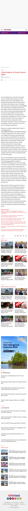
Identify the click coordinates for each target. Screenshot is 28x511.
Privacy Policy (15, 502)
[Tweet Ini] (18, 236)
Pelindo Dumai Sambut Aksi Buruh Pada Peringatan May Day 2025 (14, 227)
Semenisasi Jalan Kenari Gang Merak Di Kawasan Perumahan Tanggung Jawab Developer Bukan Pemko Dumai (18, 470)
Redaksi (22, 502)
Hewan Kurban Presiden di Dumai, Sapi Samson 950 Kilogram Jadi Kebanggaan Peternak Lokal (13, 219)
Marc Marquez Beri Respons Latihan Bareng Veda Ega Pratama (13, 394)
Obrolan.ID (6, 408)
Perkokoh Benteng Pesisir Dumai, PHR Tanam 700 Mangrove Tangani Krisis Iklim (17, 452)
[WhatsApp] (18, 498)
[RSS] (20, 498)
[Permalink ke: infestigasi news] (2, 77)
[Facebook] (8, 498)
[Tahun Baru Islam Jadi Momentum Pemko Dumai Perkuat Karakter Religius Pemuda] (21, 245)
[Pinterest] (13, 498)
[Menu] (2, 30)
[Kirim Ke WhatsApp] (26, 236)
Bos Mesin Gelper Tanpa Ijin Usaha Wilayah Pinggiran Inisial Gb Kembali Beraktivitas (17, 483)
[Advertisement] (14, 14)
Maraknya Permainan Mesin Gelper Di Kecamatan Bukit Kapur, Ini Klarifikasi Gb (17, 476)
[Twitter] (10, 498)
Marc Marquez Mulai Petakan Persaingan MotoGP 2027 (13, 382)
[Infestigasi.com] (7, 30)
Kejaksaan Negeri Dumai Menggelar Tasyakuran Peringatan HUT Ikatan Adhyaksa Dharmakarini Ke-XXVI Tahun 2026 (14, 212)
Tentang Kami (7, 502)
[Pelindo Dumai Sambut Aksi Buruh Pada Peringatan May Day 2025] (7, 272)
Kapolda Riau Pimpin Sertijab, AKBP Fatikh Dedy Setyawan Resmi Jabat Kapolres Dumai (17, 464)
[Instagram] (15, 498)
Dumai (2, 70)
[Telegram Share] (23, 236)
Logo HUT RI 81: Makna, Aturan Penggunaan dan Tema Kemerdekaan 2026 (13, 428)
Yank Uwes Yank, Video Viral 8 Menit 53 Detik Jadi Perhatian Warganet (13, 411)
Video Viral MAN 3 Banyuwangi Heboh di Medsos (13, 423)
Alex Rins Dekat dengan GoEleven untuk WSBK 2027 (13, 400)
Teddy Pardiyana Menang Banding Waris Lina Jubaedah (12, 434)
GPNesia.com (6, 373)
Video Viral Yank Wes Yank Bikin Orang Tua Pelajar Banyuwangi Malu (14, 417)
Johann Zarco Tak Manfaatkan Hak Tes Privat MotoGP (12, 376)
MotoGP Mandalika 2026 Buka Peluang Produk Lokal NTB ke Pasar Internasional (13, 388)
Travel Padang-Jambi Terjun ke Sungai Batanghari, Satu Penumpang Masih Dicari (13, 440)
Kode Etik (16, 504)
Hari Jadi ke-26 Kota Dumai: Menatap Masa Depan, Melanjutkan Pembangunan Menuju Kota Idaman (12, 230)
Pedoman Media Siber (8, 504)
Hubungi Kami (14, 505)
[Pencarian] (26, 30)
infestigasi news (7, 76)
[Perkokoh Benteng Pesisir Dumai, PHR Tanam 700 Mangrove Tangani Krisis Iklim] (4, 452)
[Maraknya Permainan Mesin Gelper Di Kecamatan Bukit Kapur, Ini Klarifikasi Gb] (4, 477)
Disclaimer (22, 504)
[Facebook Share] (15, 236)
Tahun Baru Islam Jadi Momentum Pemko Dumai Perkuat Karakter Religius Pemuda (12, 216)
